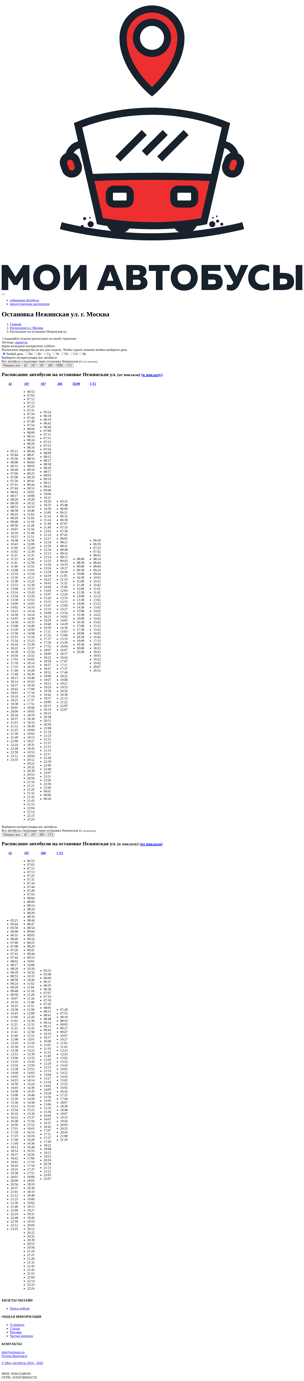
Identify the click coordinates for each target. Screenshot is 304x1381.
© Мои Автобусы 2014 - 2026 (22, 1363)
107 (33, 365)
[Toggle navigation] (3, 294)
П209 (59, 365)
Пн (30, 354)
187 (41, 365)
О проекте (17, 1324)
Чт (57, 354)
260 (50, 365)
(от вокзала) (151, 844)
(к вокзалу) (152, 374)
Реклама (16, 1332)
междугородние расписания (29, 304)
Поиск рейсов (20, 1308)
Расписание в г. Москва (26, 328)
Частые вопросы (21, 1336)
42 (25, 365)
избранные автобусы (24, 300)
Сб (76, 354)
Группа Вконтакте (14, 1356)
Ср (49, 354)
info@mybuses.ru (13, 1352)
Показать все (11, 365)
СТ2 (69, 365)
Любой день (14, 354)
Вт (40, 354)
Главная (15, 324)
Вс (84, 354)
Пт (66, 354)
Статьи (15, 1328)
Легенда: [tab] (15, 342)
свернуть (21, 342)
